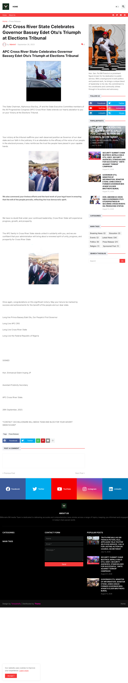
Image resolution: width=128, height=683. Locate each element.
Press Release (15, 21)
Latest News (109, 237)
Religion (94, 246)
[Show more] (53, 440)
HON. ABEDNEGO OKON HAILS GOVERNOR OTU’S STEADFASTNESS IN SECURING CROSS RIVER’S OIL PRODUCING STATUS (113, 201)
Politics (94, 242)
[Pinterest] (43, 440)
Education (114, 233)
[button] (117, 6)
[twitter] (117, 15)
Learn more (23, 670)
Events (94, 237)
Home (15, 7)
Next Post (79, 473)
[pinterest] (125, 15)
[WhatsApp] (38, 440)
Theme (37, 604)
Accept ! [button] (11, 676)
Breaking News (98, 233)
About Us (12, 15)
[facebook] (113, 15)
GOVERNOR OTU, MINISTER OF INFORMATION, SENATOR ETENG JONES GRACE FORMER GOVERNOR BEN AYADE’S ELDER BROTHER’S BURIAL (113, 182)
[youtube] (121, 15)
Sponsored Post (111, 246)
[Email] (48, 440)
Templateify (16, 604)
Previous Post (9, 473)
